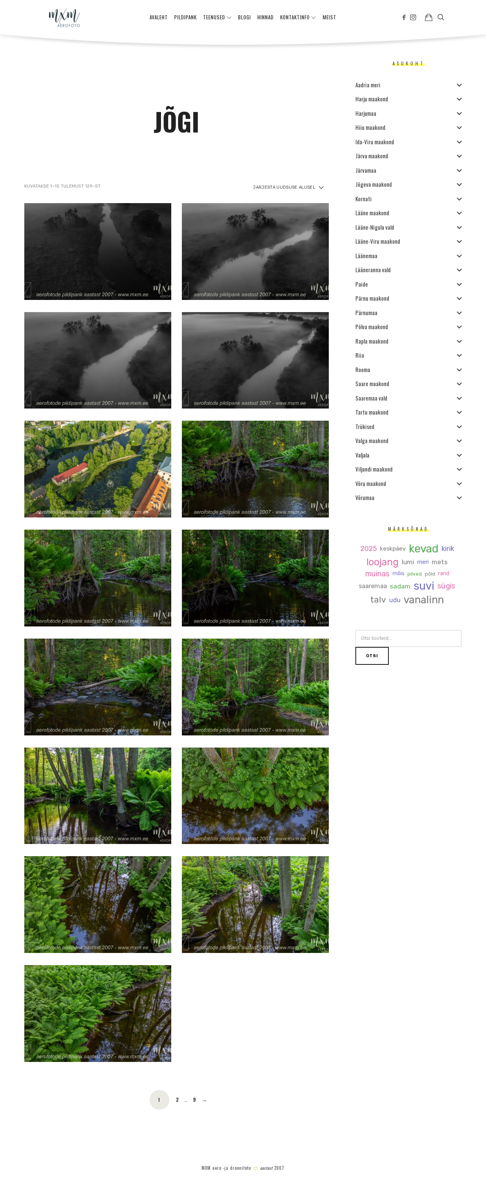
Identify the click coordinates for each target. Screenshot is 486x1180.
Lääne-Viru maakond (377, 241)
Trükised (364, 426)
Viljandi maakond (374, 469)
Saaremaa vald (371, 398)
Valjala (362, 455)
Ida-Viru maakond (374, 141)
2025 (368, 548)
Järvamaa (365, 170)
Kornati (363, 198)
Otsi (372, 655)
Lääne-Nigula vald (374, 227)
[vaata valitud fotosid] (429, 17)
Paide (361, 284)
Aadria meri (367, 84)
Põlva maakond (371, 326)
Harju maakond (371, 99)
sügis (446, 586)
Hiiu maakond (370, 127)
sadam (400, 586)
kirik (448, 548)
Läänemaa (366, 255)
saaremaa (373, 586)
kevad (424, 548)
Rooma (362, 369)
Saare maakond (372, 383)
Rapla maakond (371, 341)
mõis (398, 573)
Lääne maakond (372, 212)
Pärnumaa (366, 312)
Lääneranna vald (373, 269)
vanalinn (424, 600)
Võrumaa (364, 497)
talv (378, 600)
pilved (414, 574)
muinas (377, 574)
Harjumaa (365, 113)
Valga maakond (371, 440)
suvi (423, 586)
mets (440, 562)
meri (423, 562)
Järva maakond (371, 155)
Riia (359, 355)
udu (395, 600)
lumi (408, 562)
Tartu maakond (371, 412)
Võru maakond (370, 483)
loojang (382, 562)
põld (430, 573)
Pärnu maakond (372, 298)
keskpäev (393, 549)
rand (443, 573)
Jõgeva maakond (373, 184)
